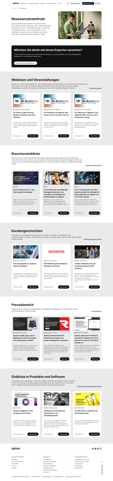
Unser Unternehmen (51, 3)
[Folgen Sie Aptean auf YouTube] (100, 448)
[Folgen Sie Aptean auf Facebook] (93, 448)
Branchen (42, 3)
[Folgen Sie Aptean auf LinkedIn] (98, 448)
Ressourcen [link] (23, 8)
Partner (60, 3)
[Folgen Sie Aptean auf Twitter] (95, 448)
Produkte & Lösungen (33, 3)
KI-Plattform (24, 3)
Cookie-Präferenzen (35, 476)
